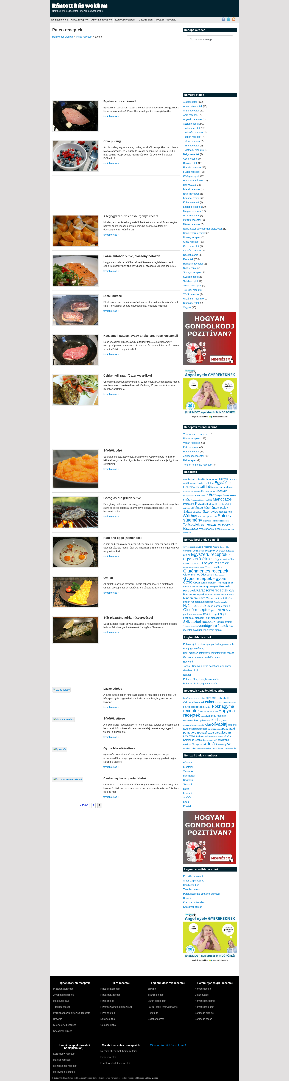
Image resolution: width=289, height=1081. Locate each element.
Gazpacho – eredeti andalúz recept (202, 657)
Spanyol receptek (192, 272)
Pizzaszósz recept (110, 995)
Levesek (187, 793)
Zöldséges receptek (193, 456)
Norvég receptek (192, 237)
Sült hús (190, 516)
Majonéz (223, 720)
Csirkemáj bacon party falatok (124, 778)
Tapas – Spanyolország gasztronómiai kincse (207, 666)
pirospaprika (204, 736)
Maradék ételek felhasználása (219, 594)
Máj (210, 499)
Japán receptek (193, 137)
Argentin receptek (192, 119)
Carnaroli (187, 551)
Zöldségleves (227, 529)
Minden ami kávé (194, 598)
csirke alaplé (223, 698)
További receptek (166, 19)
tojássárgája (222, 745)
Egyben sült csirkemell (119, 101)
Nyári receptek (194, 606)
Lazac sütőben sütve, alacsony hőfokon (131, 256)
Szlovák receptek (192, 285)
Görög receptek (191, 176)
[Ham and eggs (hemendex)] (75, 567)
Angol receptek (191, 110)
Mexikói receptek (192, 220)
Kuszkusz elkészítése (194, 902)
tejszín (203, 744)
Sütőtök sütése (114, 718)
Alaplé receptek (204, 547)
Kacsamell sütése (192, 907)
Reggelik (188, 780)
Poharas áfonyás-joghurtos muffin (201, 679)
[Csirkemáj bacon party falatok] (67, 779)
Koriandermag (188, 720)
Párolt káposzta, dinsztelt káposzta (201, 893)
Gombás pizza (108, 1025)
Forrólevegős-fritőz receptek (115, 1063)
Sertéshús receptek (193, 740)
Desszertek (189, 775)
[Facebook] (223, 20)
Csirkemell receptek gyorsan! (209, 550)
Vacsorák (188, 771)
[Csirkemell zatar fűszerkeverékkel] (75, 405)
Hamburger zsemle (205, 1001)
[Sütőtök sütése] (63, 719)
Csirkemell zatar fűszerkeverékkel (127, 375)
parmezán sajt (215, 729)
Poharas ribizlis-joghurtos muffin (200, 683)
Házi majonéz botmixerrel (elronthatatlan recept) (208, 653)
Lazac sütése (112, 688)
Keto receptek (190, 447)
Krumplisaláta (188, 496)
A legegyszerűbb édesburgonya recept (130, 216)
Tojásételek (191, 524)
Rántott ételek (218, 507)
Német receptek (191, 224)
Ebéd (186, 802)
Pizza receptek (108, 1057)
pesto (213, 610)
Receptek (188, 259)
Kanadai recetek (192, 198)
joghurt (203, 716)
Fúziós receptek (191, 172)
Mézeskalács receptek (65, 1066)
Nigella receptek (221, 602)
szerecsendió (210, 740)
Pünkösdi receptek (196, 614)
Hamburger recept (204, 1007)
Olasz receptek (79, 19)
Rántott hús (201, 507)
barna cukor (199, 698)
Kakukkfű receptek (216, 716)
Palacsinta (188, 503)
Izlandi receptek (191, 189)
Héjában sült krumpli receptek (204, 586)
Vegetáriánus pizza (210, 529)
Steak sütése (112, 296)
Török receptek (191, 294)
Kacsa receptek (209, 491)
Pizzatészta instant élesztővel (116, 1007)
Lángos (219, 496)
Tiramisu (207, 521)
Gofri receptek (219, 575)
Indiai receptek (192, 128)
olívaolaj (219, 724)
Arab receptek (190, 115)
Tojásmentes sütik (190, 626)
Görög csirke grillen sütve (122, 498)
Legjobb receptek (125, 19)
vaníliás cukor (189, 748)
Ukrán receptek (191, 303)
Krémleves (200, 495)
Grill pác (215, 487)
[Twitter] (228, 20)
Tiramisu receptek (219, 521)
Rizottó (221, 504)
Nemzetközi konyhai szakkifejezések (202, 228)
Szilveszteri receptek (199, 622)
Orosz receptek (191, 246)
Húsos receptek (191, 438)
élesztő (231, 748)
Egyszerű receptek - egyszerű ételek (206, 556)
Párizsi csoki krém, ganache (163, 1007)
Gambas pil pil (191, 670)
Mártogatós (222, 499)
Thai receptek (192, 145)
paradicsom (200, 728)
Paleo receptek (84, 36)
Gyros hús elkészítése (119, 748)
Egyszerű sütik (224, 559)
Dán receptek (190, 163)
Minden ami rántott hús (219, 598)
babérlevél (188, 698)
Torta (202, 525)
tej (193, 744)
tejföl (197, 745)
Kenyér (222, 491)
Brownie (187, 898)
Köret (211, 495)
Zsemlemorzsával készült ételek (210, 748)
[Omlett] (75, 607)
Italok (186, 789)
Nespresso (207, 601)
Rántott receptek (211, 614)
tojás (212, 743)
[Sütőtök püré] (75, 487)
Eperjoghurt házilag (193, 648)
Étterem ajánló (213, 629)
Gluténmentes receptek (205, 571)
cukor (209, 702)
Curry (222, 478)
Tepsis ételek (224, 621)
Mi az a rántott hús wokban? (168, 1045)
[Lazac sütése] (61, 689)
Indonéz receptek (194, 132)
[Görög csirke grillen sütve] (75, 527)
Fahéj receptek (193, 706)
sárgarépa (223, 740)
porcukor (213, 736)
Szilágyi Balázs (151, 1078)
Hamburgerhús (191, 885)
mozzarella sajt (190, 725)
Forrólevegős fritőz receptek (193, 567)
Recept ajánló (190, 255)
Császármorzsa (156, 1019)
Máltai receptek (191, 215)
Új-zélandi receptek (193, 298)
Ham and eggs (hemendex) (122, 537)
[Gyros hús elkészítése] (59, 749)
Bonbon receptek (210, 479)
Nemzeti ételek (59, 19)
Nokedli (187, 675)
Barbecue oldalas (204, 1013)
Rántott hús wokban (80, 5)
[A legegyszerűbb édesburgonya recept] (75, 245)
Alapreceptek (190, 102)
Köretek (187, 806)
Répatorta (153, 1013)
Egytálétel (223, 483)
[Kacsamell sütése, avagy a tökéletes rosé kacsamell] (75, 365)
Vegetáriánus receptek (195, 434)
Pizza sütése (107, 1001)
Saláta (187, 511)
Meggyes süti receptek (199, 500)
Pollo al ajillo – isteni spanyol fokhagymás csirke (209, 644)
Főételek (188, 762)
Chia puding (112, 141)
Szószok (187, 784)
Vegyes (187, 307)
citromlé (211, 697)
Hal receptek (190, 460)
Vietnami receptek (194, 150)
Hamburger (228, 487)
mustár (201, 725)
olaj (208, 724)
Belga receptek (191, 154)
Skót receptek (190, 268)
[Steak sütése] (75, 325)
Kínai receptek (192, 141)
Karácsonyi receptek (212, 590)
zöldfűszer (199, 630)
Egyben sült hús (205, 483)
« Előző (84, 805)
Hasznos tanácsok (193, 180)
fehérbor (207, 707)
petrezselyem (190, 736)
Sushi (200, 512)
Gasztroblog (146, 19)
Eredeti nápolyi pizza (192, 563)
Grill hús (206, 487)
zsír (225, 748)
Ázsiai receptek (191, 123)
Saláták (187, 797)
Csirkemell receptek (193, 702)
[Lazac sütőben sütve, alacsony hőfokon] (75, 285)
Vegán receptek (191, 443)
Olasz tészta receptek (218, 606)
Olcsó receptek (197, 609)
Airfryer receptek (190, 547)
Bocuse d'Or (224, 547)
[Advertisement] (154, 61)
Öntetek (187, 532)
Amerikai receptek (101, 19)
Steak (195, 512)
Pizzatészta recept (193, 876)
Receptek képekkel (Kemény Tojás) (119, 1051)
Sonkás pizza (107, 1019)
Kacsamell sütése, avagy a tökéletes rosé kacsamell (140, 335)
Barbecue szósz (203, 1019)
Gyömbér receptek (209, 711)
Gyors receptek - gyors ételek (204, 580)
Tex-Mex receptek (192, 290)
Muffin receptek (192, 601)
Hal (220, 487)
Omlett (108, 577)
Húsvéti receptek (62, 1060)
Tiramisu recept (191, 889)
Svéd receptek (191, 281)
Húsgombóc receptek (192, 491)
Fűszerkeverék (191, 487)
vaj (230, 744)
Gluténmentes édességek (198, 574)
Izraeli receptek (191, 193)
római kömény (224, 736)
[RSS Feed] (233, 20)
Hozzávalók (189, 185)
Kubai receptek (191, 202)
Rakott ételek (210, 504)
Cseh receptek (191, 158)
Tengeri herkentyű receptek (197, 464)
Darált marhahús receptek (225, 703)
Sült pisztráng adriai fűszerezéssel (128, 617)
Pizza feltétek (107, 1013)
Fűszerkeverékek (213, 567)
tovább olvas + (111, 116)
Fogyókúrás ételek (215, 563)
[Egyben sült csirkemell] (75, 131)
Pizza (199, 504)
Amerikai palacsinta (192, 479)
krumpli (198, 720)
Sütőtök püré (112, 450)
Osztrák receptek (192, 250)
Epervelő (188, 661)
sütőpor (187, 744)
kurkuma (206, 720)
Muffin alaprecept (157, 1001)
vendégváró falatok (213, 626)
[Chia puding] (75, 171)
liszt (214, 719)
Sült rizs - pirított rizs (207, 516)
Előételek (188, 767)
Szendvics (210, 511)
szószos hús (225, 511)
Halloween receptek (64, 1072)
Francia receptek (192, 167)
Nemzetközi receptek (194, 233)
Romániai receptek (193, 263)
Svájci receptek (191, 277)
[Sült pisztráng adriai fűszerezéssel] (75, 643)
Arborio (216, 547)
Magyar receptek (192, 211)
